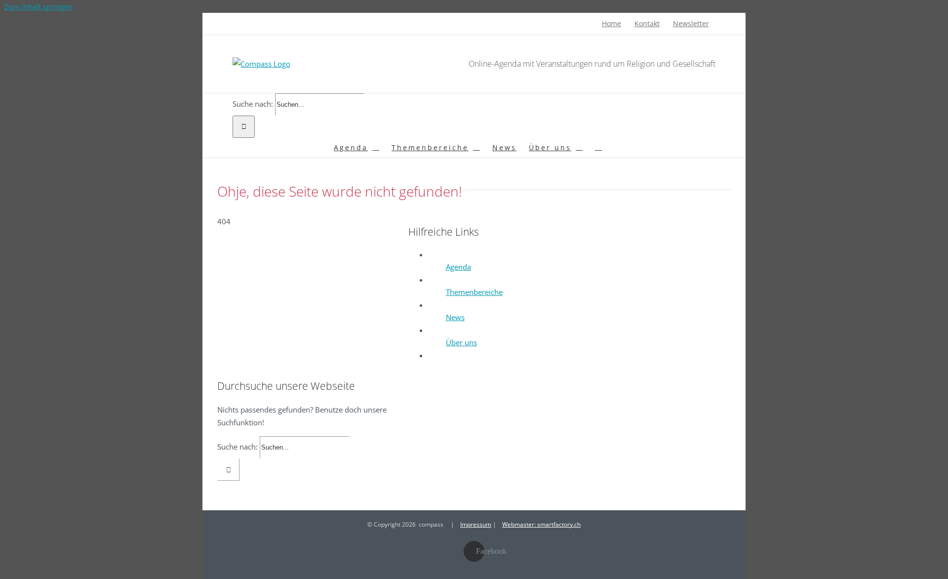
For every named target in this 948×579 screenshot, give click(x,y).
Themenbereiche (474, 292)
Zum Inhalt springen (38, 6)
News (455, 317)
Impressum (475, 524)
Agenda (458, 267)
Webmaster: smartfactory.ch (541, 524)
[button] (598, 148)
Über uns (461, 342)
